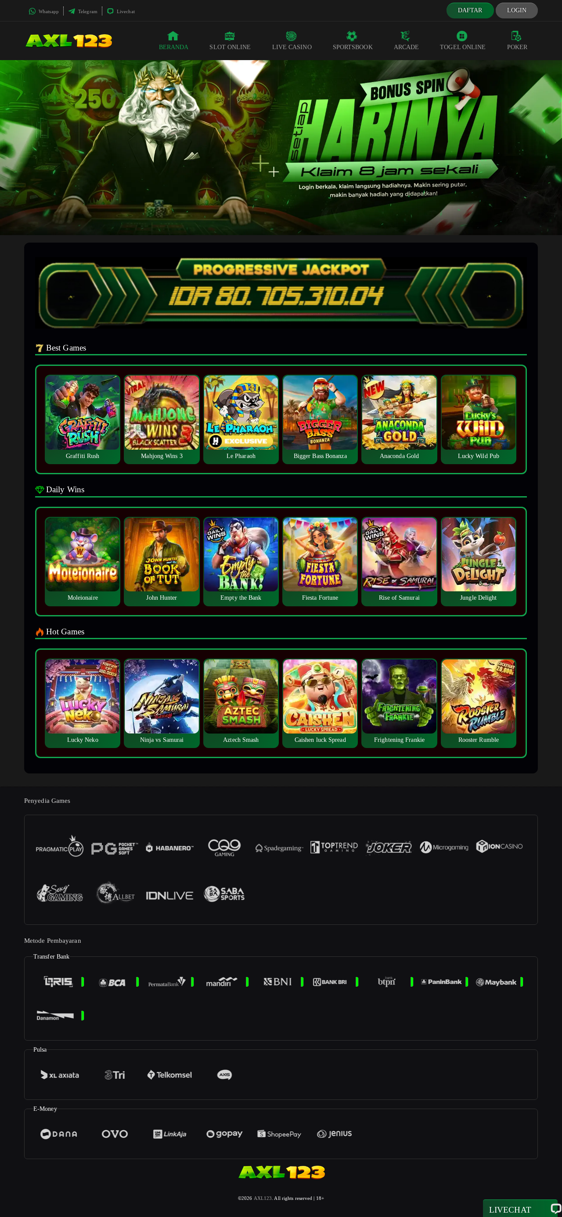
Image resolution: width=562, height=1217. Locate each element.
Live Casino (292, 47)
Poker (517, 47)
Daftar (470, 10)
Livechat (125, 11)
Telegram (87, 11)
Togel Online (463, 47)
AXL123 (263, 1198)
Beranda (174, 47)
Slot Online (230, 47)
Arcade (406, 47)
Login (517, 10)
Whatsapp (48, 11)
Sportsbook (353, 47)
